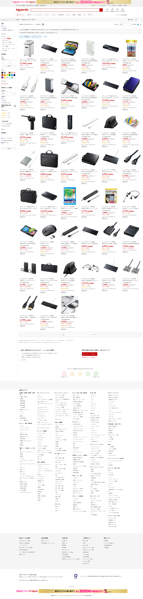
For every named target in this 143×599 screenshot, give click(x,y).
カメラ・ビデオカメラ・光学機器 (45, 399)
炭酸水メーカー (23, 481)
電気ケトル (22, 471)
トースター (22, 458)
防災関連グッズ (94, 504)
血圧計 (39, 498)
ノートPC (40, 435)
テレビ (84, 14)
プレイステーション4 (78, 428)
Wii (73, 445)
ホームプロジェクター (43, 407)
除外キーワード (4, 142)
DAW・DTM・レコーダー (61, 429)
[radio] (1, 26)
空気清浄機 (60, 14)
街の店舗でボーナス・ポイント (48, 543)
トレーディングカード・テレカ (98, 435)
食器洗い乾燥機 (23, 483)
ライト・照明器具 (24, 420)
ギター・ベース (58, 435)
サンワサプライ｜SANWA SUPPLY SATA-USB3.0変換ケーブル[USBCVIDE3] (70, 317)
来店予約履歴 (65, 554)
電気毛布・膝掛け (24, 434)
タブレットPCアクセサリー (61, 403)
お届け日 (3, 96)
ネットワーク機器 (42, 448)
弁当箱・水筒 (76, 408)
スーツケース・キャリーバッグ (115, 460)
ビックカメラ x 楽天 (20, 5)
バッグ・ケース (111, 406)
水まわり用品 (76, 418)
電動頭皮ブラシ (41, 480)
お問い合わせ (86, 563)
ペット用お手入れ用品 (96, 473)
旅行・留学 (57, 462)
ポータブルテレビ (42, 415)
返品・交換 (85, 545)
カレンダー (57, 471)
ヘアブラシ (40, 466)
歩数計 (39, 493)
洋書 (56, 492)
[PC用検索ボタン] (101, 10)
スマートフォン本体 (59, 395)
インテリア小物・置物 (113, 512)
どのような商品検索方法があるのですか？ (31, 355)
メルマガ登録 (86, 554)
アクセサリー (58, 437)
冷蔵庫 (73, 14)
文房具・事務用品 (112, 426)
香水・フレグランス (77, 493)
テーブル (110, 483)
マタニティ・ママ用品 (96, 451)
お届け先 (3, 90)
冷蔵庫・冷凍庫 (23, 396)
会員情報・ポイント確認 (67, 552)
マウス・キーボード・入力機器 (45, 452)
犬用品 (92, 471)
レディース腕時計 (112, 449)
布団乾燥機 (22, 405)
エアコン (68, 14)
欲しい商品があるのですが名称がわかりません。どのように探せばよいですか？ (40, 353)
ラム (92, 401)
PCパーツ (40, 457)
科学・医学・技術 (59, 488)
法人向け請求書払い (66, 556)
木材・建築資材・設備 (96, 507)
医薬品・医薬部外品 (77, 457)
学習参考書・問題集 (59, 479)
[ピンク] (14, 73)
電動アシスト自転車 (112, 397)
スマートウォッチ (112, 455)
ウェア (109, 410)
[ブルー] (12, 75)
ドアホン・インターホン (96, 500)
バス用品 (110, 437)
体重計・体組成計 (42, 496)
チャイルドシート (95, 461)
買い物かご (64, 540)
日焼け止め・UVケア (77, 490)
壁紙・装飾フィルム (112, 501)
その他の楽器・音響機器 (60, 450)
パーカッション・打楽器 (60, 439)
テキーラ (93, 410)
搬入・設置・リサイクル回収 (25, 547)
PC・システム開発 (59, 490)
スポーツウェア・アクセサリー (115, 418)
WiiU (74, 443)
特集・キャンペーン (45, 540)
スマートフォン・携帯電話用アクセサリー (62, 400)
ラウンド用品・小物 (112, 408)
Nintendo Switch (76, 424)
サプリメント (76, 498)
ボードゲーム (94, 432)
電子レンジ (91, 14)
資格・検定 (57, 496)
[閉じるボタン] (140, 29)
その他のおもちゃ (95, 441)
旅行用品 (110, 465)
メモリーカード (41, 418)
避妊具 (74, 464)
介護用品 (75, 468)
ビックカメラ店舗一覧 (111, 5)
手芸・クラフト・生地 (113, 435)
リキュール (93, 403)
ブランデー (93, 408)
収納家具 (110, 493)
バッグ (109, 463)
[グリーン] (10, 75)
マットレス (110, 472)
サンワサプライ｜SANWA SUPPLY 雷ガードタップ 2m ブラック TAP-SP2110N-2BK (89, 208)
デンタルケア (41, 478)
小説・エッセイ (58, 481)
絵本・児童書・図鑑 (59, 458)
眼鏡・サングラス (112, 421)
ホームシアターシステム (43, 411)
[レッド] (2, 75)
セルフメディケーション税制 (25, 580)
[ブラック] (2, 73)
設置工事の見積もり (23, 549)
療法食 (92, 493)
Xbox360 (75, 435)
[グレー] (5, 73)
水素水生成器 (23, 488)
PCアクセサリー (41, 437)
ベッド (109, 476)
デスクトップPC (41, 433)
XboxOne (75, 432)
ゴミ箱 (109, 506)
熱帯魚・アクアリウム (96, 475)
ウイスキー (93, 395)
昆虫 (92, 486)
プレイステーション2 (78, 441)
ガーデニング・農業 (95, 509)
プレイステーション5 (78, 426)
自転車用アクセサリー (113, 399)
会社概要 (120, 5)
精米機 (21, 456)
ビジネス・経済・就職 (60, 468)
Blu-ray (57, 506)
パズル (92, 428)
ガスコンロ (22, 467)
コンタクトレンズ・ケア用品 (79, 466)
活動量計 (40, 491)
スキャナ (40, 444)
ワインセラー (23, 474)
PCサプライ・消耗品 (42, 446)
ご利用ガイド (94, 5)
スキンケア (75, 478)
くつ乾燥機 (22, 407)
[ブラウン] (10, 73)
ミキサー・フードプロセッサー (27, 476)
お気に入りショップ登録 (88, 549)
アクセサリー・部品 (42, 420)
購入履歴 (64, 547)
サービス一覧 (62, 595)
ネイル (74, 486)
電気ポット (22, 469)
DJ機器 (57, 442)
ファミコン (75, 450)
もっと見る (23, 359)
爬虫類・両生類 (94, 484)
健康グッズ (75, 507)
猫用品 (92, 469)
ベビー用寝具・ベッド (96, 455)
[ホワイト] (7, 73)
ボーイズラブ (58, 483)
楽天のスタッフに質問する (89, 354)
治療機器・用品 (76, 459)
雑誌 (56, 475)
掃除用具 (110, 430)
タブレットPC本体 (59, 397)
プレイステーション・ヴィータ (80, 437)
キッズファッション (95, 446)
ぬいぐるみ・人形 (95, 415)
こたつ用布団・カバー (113, 508)
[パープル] (2, 77)
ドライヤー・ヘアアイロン (44, 464)
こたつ (21, 432)
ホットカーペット (24, 430)
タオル (109, 441)
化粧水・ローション (77, 480)
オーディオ (40, 397)
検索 (9, 66)
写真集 (56, 498)
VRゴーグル (58, 419)
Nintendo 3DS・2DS (77, 430)
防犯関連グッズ (111, 520)
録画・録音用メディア (43, 401)
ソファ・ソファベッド (113, 479)
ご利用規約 (106, 547)
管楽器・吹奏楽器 (59, 431)
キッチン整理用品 (77, 406)
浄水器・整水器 (23, 486)
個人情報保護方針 (108, 545)
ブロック (93, 439)
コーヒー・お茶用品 (77, 414)
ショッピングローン (23, 545)
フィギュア (93, 424)
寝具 (109, 470)
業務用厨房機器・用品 (78, 412)
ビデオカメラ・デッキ (43, 409)
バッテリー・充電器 (59, 407)
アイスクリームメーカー (25, 492)
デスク (109, 485)
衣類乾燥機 (22, 403)
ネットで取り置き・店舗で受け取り (27, 552)
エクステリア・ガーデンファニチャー (98, 512)
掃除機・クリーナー (24, 409)
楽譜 (56, 466)
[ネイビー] (14, 75)
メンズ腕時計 (111, 446)
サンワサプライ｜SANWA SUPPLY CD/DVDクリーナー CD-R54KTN (110, 208)
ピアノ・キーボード (59, 424)
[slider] (1, 60)
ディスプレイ (41, 439)
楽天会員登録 (124, 15)
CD (56, 508)
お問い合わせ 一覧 (70, 595)
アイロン (22, 411)
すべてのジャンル (5, 19)
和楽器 (56, 446)
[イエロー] (7, 75)
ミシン (21, 413)
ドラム (56, 433)
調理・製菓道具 (76, 397)
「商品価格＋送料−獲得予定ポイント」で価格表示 (29, 24)
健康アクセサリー (77, 509)
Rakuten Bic (22, 10)
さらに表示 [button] (4, 50)
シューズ (110, 403)
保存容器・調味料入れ (78, 401)
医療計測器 (75, 470)
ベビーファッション (95, 449)
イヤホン (54, 14)
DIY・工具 (93, 498)
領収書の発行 (86, 552)
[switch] (14, 106)
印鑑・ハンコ (111, 428)
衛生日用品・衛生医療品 (78, 461)
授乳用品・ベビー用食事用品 (97, 457)
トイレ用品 (110, 439)
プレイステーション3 (78, 439)
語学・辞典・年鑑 (59, 486)
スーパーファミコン (77, 452)
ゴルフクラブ (111, 401)
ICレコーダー (41, 413)
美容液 (74, 484)
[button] (1, 58)
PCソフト (40, 459)
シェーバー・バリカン (43, 468)
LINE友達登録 (86, 556)
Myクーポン (64, 549)
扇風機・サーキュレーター (26, 440)
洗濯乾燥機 (22, 401)
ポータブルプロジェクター (44, 428)
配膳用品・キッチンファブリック (80, 410)
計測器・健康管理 (77, 502)
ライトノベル (58, 494)
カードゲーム (94, 430)
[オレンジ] (5, 75)
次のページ (95, 334)
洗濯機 (79, 14)
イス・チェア (111, 487)
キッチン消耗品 (76, 403)
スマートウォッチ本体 (60, 411)
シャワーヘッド (41, 483)
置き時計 (110, 453)
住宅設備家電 (23, 418)
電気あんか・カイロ (24, 436)
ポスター (57, 501)
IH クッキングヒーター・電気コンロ (27, 478)
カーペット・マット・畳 (113, 497)
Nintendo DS (76, 447)
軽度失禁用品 (76, 472)
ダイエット (75, 500)
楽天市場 (125, 5)
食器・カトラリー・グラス (79, 399)
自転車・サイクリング (113, 395)
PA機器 (57, 426)
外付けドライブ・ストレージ (44, 450)
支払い (84, 543)
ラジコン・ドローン (95, 426)
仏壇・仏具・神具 (112, 526)
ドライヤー (46, 14)
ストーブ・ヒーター (24, 427)
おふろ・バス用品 (95, 453)
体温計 (39, 500)
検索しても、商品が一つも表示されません (31, 357)
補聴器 (39, 487)
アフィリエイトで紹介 (88, 559)
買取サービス (22, 554)
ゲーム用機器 (41, 454)
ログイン (118, 15)
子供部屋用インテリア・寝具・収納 (115, 490)
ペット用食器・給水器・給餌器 (98, 482)
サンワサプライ (4, 83)
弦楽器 (56, 444)
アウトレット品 (111, 518)
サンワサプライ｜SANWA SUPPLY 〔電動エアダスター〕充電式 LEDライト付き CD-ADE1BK (28, 134)
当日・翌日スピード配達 (24, 540)
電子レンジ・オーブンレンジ (26, 452)
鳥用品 (92, 480)
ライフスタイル (58, 473)
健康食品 (75, 504)
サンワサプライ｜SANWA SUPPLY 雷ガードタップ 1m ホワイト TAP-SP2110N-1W (69, 171)
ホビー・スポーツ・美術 (60, 464)
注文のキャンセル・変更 (88, 547)
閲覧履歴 (64, 545)
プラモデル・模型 (95, 422)
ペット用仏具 (94, 488)
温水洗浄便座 (41, 489)
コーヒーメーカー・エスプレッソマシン (27, 461)
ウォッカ (93, 406)
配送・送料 (85, 540)
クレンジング (76, 482)
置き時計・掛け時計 (112, 499)
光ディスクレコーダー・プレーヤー (45, 404)
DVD (56, 510)
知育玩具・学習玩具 (95, 417)
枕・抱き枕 (110, 474)
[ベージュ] (12, 73)
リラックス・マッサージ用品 (79, 511)
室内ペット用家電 (95, 490)
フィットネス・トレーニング (114, 412)
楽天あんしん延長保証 (24, 543)
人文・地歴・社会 (59, 477)
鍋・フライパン (76, 395)
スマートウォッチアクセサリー (62, 413)
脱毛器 (39, 474)
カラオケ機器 (58, 448)
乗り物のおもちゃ (95, 420)
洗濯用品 (110, 432)
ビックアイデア (38, 14)
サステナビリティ (79, 595)
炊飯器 (21, 454)
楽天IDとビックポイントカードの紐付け (71, 559)
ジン (92, 399)
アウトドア (110, 416)
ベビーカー (93, 459)
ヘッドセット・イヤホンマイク (62, 409)
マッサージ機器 (41, 485)
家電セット (30, 14)
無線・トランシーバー (43, 422)
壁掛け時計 (110, 451)
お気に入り (64, 543)
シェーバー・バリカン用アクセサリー (45, 471)
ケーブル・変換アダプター (61, 405)
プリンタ (40, 442)
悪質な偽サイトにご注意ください (40, 580)
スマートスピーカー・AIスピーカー (45, 425)
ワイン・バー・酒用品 (78, 416)
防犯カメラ (93, 502)
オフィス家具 (111, 510)
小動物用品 (93, 478)
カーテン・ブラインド (113, 495)
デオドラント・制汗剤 (78, 488)
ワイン (92, 397)
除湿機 (21, 445)
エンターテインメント (60, 460)
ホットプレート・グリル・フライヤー (27, 464)
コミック (57, 455)
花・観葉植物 (94, 514)
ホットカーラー (41, 476)
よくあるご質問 (101, 5)
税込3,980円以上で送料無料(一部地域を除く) (36, 5)
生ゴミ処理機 (23, 490)
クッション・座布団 (112, 481)
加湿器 (21, 443)
